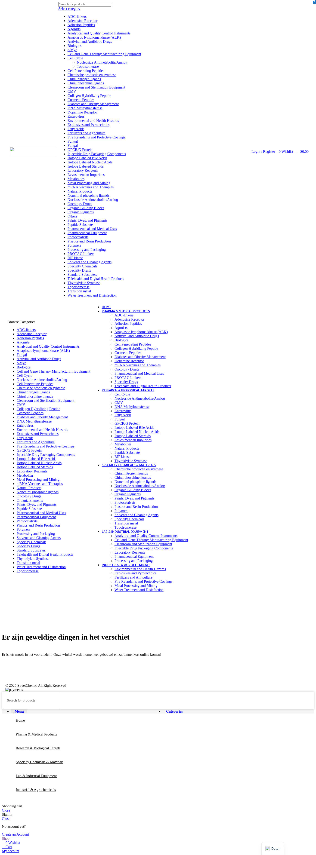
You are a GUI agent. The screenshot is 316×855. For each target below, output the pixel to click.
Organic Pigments (81, 212)
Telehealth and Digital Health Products (96, 279)
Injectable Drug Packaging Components (97, 154)
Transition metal (79, 291)
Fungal (73, 141)
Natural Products (80, 191)
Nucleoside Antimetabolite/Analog (102, 62)
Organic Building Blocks (86, 208)
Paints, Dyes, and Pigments (87, 220)
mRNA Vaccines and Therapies (91, 187)
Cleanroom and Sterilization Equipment (96, 87)
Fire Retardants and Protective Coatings (96, 137)
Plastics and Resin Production (89, 241)
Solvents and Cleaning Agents (90, 262)
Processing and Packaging (87, 249)
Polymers (74, 245)
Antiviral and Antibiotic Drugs (90, 41)
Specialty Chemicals (82, 266)
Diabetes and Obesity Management (93, 104)
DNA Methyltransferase (85, 108)
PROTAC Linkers (81, 254)
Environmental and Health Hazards (93, 121)
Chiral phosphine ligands (86, 83)
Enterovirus (76, 116)
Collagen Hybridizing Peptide (89, 96)
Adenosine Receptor (82, 21)
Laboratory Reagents (83, 170)
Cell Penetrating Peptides (86, 71)
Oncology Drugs (80, 204)
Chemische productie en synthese (92, 75)
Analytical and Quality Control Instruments (99, 33)
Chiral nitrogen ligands (84, 79)
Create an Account (15, 834)
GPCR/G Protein (80, 150)
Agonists (74, 29)
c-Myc (72, 50)
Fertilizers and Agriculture (86, 133)
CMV (72, 91)
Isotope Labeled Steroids (86, 166)
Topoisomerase (88, 66)
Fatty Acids (76, 129)
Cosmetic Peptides (81, 100)
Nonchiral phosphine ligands (88, 195)
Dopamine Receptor (82, 112)
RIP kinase (75, 258)
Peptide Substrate (80, 225)
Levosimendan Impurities (86, 175)
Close (6, 810)
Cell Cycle (75, 58)
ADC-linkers (77, 16)
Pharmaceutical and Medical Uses (92, 229)
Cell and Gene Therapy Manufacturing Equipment (104, 54)
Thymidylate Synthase (84, 283)
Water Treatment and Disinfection (92, 295)
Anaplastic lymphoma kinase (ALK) (94, 37)
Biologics (74, 46)
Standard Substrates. (82, 274)
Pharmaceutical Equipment (87, 233)
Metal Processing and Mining (89, 183)
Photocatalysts (78, 237)
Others (72, 216)
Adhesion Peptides (81, 25)
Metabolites (76, 179)
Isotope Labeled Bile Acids (87, 158)
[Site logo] (33, 155)
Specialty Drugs (79, 270)
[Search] (135, 149)
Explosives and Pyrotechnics (88, 125)
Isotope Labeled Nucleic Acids (90, 162)
